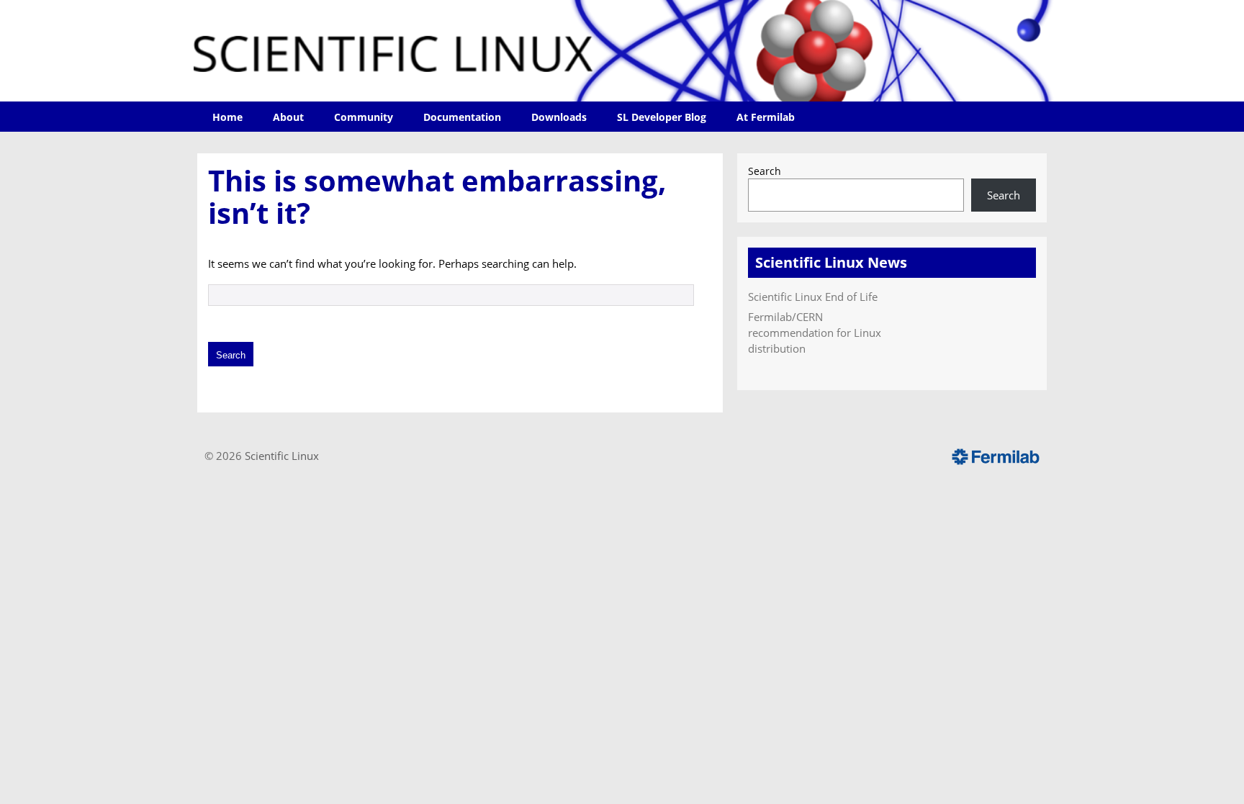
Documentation (462, 117)
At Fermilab (765, 117)
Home (227, 117)
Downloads (559, 117)
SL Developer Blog (661, 117)
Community (363, 117)
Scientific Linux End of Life (813, 296)
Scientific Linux (282, 455)
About (288, 117)
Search (764, 171)
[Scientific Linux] (622, 50)
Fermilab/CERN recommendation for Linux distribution (814, 333)
